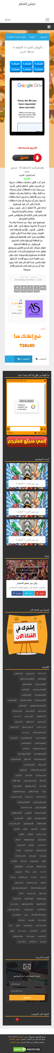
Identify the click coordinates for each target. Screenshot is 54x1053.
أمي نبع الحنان (41, 775)
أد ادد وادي (41, 727)
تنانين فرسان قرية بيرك (19, 888)
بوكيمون (19, 872)
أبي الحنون (42, 711)
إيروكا (44, 791)
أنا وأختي (28, 775)
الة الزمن (16, 829)
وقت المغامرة (17, 936)
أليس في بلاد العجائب (38, 770)
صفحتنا (18, 593)
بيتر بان (13, 877)
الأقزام (29, 818)
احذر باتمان (29, 797)
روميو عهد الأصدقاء (38, 915)
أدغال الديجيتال (27, 727)
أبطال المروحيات (40, 695)
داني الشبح (41, 909)
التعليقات (42, 359)
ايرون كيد (42, 856)
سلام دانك (42, 920)
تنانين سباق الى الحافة (38, 888)
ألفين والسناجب (29, 765)
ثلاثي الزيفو (17, 898)
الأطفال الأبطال (16, 813)
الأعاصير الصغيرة (40, 818)
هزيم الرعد (30, 936)
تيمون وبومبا (41, 898)
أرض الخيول (14, 727)
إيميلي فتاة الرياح (19, 791)
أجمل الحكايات (17, 711)
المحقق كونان (41, 850)
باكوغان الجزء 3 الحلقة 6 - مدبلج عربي (27, 49)
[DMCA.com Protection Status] (27, 1049)
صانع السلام (28, 925)
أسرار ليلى (13, 738)
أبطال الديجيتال (40, 684)
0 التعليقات (24, 359)
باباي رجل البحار (20, 856)
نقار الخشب (42, 936)
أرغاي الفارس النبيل (39, 732)
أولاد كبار (42, 786)
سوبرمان (31, 920)
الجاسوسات (42, 840)
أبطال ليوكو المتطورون (38, 705)
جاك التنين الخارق (27, 904)
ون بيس (43, 941)
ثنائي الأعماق (41, 904)
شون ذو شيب (41, 925)
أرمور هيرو (25, 732)
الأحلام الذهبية (40, 813)
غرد (44, 287)
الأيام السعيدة (15, 823)
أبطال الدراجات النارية (27, 679)
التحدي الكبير (41, 834)
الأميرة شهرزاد (28, 823)
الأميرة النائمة (41, 823)
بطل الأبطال (19, 866)
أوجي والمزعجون (30, 780)
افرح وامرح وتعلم (39, 802)
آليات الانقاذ (18, 673)
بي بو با (33, 877)
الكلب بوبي (21, 845)
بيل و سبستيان (32, 882)
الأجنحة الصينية (26, 807)
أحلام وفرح (41, 722)
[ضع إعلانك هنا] (27, 336)
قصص (43, 931)
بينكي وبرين (19, 882)
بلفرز (34, 872)
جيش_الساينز (27, 4)
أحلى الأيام (30, 722)
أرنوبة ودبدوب (40, 738)
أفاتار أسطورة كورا (24, 754)
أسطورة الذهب (40, 743)
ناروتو (12, 931)
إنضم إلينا (28, 569)
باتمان (44, 861)
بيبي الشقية (23, 877)
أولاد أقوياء (16, 780)
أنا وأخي (19, 775)
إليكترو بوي (17, 786)
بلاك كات (43, 872)
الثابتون (21, 834)
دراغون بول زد (29, 909)
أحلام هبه (17, 716)
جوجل (41, 593)
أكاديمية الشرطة (40, 759)
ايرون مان (32, 856)
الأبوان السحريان (40, 807)
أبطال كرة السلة (40, 700)
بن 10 (27, 872)
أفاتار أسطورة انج (40, 754)
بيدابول (43, 882)
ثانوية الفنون (29, 898)
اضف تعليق (24, 277)
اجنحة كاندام (41, 797)
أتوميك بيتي (30, 711)
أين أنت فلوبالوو (30, 786)
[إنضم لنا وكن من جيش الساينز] (27, 345)
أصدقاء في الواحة (39, 748)
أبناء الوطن (22, 705)
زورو (25, 915)
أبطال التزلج (42, 679)
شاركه (37, 290)
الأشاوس (28, 813)
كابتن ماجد (33, 931)
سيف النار (22, 920)
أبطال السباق (27, 684)
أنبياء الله (43, 780)
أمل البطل (23, 770)
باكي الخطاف (41, 866)
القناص (31, 845)
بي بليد (43, 877)
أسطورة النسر (26, 743)
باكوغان (33, 277)
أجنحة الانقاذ (41, 716)
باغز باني (23, 861)
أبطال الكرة (25, 689)
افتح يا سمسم (16, 797)
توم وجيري (31, 893)
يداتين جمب (22, 941)
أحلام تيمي (29, 716)
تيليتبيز (21, 893)
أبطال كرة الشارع (25, 700)
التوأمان (30, 834)
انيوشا (18, 850)
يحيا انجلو (33, 941)
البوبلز (25, 829)
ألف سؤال (27, 759)
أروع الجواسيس (26, 738)
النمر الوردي (28, 850)
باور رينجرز (29, 866)
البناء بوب (34, 829)
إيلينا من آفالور (33, 791)
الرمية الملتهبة (29, 840)
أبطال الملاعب (26, 695)
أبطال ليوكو (12, 700)
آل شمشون (30, 673)
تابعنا (30, 593)
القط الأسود (41, 845)
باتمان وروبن (34, 861)
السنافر (17, 840)
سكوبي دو (17, 915)
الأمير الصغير (19, 818)
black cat (42, 673)
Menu (8, 20)
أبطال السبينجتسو (39, 689)
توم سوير (42, 893)
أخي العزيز (18, 722)
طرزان (18, 925)
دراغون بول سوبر (14, 909)
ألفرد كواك (42, 765)
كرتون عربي (22, 931)
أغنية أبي (26, 748)
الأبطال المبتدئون (23, 802)
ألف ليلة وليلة (15, 759)
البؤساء (43, 829)
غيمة (10, 925)
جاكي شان (14, 904)
